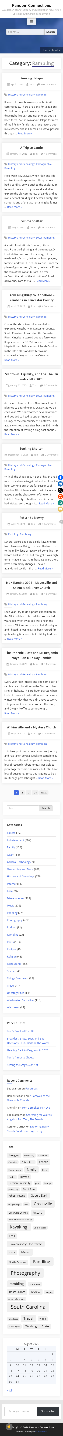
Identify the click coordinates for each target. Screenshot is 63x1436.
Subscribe (47, 1411)
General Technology (19, 862)
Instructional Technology (20, 1219)
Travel (10, 985)
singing (49, 1292)
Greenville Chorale (18, 1212)
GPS (26, 1204)
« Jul (9, 1390)
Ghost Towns (17, 1195)
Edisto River (28, 1162)
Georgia (47, 1183)
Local (39, 237)
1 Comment (50, 154)
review (35, 1292)
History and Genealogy (21, 94)
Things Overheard (18, 978)
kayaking (18, 1227)
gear (37, 1183)
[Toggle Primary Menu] (31, 21)
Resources (31, 1088)
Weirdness (13, 1007)
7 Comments (48, 734)
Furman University (19, 1183)
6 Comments (48, 306)
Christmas (43, 1155)
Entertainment (15, 840)
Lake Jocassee (40, 1227)
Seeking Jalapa (31, 78)
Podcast (11, 927)
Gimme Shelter (32, 221)
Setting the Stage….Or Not (22, 1065)
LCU (12, 1236)
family (31, 1169)
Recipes (11, 949)
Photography (43, 164)
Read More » (25, 133)
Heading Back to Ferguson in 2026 (27, 1050)
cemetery (29, 1155)
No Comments (48, 85)
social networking (16, 1299)
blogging (14, 1155)
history (37, 1212)
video (43, 1318)
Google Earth (39, 1195)
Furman (24, 1177)
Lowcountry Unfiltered (25, 1244)
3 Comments (48, 228)
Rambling (41, 94)
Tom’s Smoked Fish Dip (21, 1031)
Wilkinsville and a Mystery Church (31, 727)
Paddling (13, 534)
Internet (11, 883)
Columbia (12, 1162)
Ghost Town (29, 1189)
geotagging (13, 1189)
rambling (16, 1283)
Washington (14, 1326)
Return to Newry (31, 517)
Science (11, 971)
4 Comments (50, 385)
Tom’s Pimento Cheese (20, 1057)
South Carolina (28, 1306)
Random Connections (31, 5)
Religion (12, 956)
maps (12, 1252)
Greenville (43, 1203)
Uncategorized (15, 992)
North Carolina (17, 1262)
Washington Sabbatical (20, 1000)
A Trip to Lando (31, 147)
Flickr (45, 1170)
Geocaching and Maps (20, 869)
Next (44, 792)
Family (11, 847)
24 (35, 792)
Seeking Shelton (32, 448)
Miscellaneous (15, 898)
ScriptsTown (41, 1431)
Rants (10, 942)
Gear (10, 854)
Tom (31, 84)
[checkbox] (9, 1426)
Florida (12, 1177)
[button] (60, 477)
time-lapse (13, 1319)
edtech (43, 1162)
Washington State (37, 1326)
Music (10, 905)
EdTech (11, 832)
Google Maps (14, 1204)
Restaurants (14, 963)
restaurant (35, 1284)
